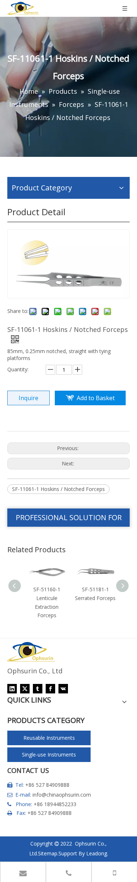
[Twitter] (25, 688)
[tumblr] (37, 688)
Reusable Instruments (49, 737)
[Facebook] (50, 688)
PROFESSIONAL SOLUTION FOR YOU (69, 519)
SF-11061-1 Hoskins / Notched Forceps (58, 489)
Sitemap (47, 853)
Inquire (28, 398)
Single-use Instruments (49, 754)
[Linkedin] (12, 688)
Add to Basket (96, 398)
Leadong (96, 853)
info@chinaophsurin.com (62, 794)
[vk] (63, 688)
